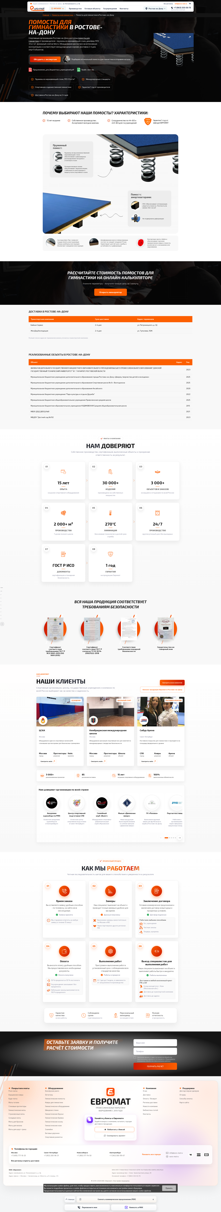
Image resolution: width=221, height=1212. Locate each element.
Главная (46, 15)
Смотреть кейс (46, 761)
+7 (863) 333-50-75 (134, 1176)
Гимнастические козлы (54, 1122)
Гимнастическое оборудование (57, 1106)
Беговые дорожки (52, 1133)
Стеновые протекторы (17, 1106)
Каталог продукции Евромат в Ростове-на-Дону (162, 689)
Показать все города (151, 1154)
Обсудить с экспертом (45, 59)
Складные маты (15, 1118)
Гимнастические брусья (54, 1114)
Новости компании (150, 1106)
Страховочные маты (17, 1114)
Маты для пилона (15, 1125)
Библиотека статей (150, 1110)
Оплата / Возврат (150, 1099)
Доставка (146, 1095)
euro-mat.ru (174, 1156)
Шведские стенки (51, 1110)
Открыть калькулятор (110, 292)
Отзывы (183, 1095)
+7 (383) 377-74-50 (84, 1155)
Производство (75, 9)
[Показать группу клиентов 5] (175, 837)
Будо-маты (13, 1099)
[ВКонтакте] (190, 4)
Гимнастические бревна (54, 1118)
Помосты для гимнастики (62, 15)
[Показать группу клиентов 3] (171, 837)
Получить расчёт (155, 1066)
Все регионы (168, 3)
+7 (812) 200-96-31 (51, 1155)
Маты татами (14, 1102)
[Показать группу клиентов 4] (173, 837)
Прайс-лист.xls (87, 70)
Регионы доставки (150, 1102)
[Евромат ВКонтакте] (190, 1154)
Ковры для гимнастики (54, 1102)
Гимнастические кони (53, 1125)
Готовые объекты (92, 9)
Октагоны (49, 1095)
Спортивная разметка (53, 1137)
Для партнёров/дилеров (189, 1091)
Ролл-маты (13, 1091)
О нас (145, 1091)
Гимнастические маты (17, 1110)
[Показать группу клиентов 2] (169, 837)
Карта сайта (184, 1102)
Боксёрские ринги (52, 1091)
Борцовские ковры (16, 1095)
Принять (169, 1188)
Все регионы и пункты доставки (25, 1161)
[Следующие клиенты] (179, 837)
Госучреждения (110, 9)
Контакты (124, 9)
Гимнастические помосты (55, 1099)
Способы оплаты (186, 1099)
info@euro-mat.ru (181, 3)
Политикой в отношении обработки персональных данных (156, 1060)
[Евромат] (37, 8)
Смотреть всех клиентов (172, 683)
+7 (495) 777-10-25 (18, 1155)
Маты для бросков (16, 1122)
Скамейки (49, 1129)
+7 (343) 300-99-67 (117, 1155)
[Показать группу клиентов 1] (166, 837)
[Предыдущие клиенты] (160, 837)
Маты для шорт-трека (17, 1129)
